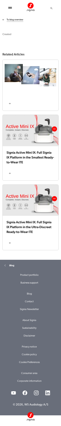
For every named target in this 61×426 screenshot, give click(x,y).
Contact (29, 301)
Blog (29, 294)
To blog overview (15, 20)
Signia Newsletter (29, 309)
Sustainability (29, 328)
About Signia (29, 320)
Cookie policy (29, 354)
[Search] (51, 8)
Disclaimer (29, 336)
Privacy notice (29, 347)
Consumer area (29, 373)
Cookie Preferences (29, 362)
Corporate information (29, 381)
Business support (29, 283)
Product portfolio (29, 275)
